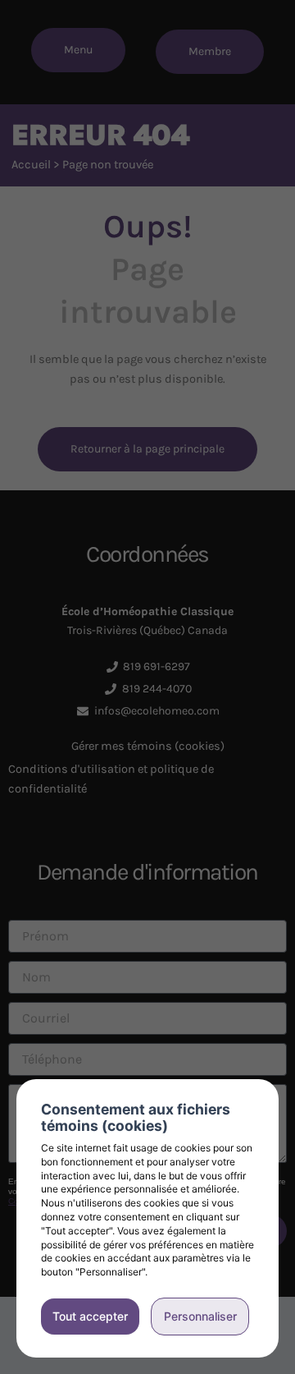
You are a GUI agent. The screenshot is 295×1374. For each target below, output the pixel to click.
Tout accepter (90, 1316)
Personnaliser (200, 1316)
